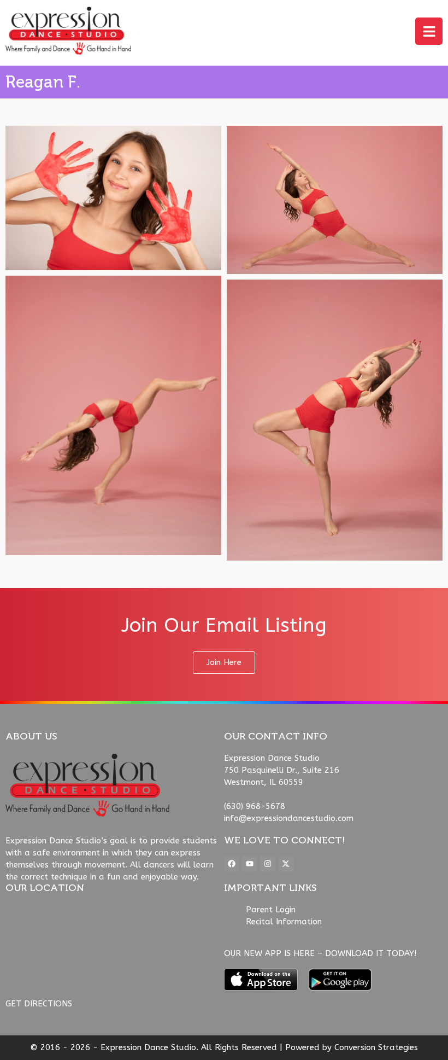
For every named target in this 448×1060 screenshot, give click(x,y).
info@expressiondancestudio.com (288, 818)
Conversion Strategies (376, 1047)
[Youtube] (249, 863)
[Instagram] (267, 863)
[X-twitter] (285, 863)
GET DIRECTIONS (38, 1004)
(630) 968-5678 (254, 806)
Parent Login (271, 910)
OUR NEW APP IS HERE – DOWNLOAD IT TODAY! (320, 953)
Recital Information (284, 922)
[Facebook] (231, 863)
